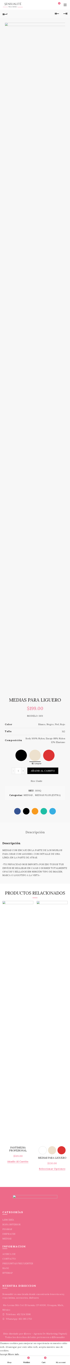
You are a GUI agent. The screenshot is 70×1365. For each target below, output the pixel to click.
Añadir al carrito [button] (17, 1161)
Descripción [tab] (35, 832)
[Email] (35, 811)
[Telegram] (52, 811)
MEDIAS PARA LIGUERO (52, 1157)
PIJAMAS (7, 1229)
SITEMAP (7, 1272)
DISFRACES (8, 1233)
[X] (26, 811)
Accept (3, 1354)
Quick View (30, 904)
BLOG (5, 1268)
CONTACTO (9, 1258)
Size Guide (36, 781)
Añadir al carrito (43, 770)
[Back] (5, 14)
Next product (65, 14)
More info (13, 1354)
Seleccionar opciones (52, 1168)
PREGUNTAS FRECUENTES (17, 1263)
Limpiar (38, 763)
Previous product (57, 14)
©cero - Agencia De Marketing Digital (45, 1333)
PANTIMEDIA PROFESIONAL (18, 1149)
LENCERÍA (8, 1219)
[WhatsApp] (44, 811)
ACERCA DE (8, 1254)
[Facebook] (17, 811)
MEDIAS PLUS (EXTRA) (48, 795)
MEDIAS (28, 795)
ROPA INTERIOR (11, 1224)
